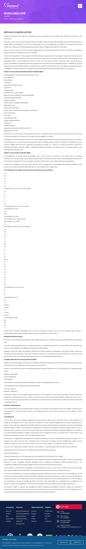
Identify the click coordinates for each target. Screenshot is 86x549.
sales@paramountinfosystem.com (70, 527)
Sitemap (47, 514)
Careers (8, 514)
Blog (7, 516)
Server (33, 516)
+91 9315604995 (64, 522)
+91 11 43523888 (64, 518)
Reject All (64, 542)
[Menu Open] (80, 6)
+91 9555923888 (65, 513)
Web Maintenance (21, 519)
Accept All (77, 542)
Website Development (22, 511)
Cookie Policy (49, 511)
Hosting (33, 514)
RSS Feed (47, 516)
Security (33, 521)
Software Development (23, 514)
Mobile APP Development (20, 522)
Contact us (48, 521)
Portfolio (8, 521)
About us (8, 511)
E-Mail (33, 519)
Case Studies (10, 519)
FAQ (46, 519)
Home (6, 19)
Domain (33, 511)
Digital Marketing (21, 516)
